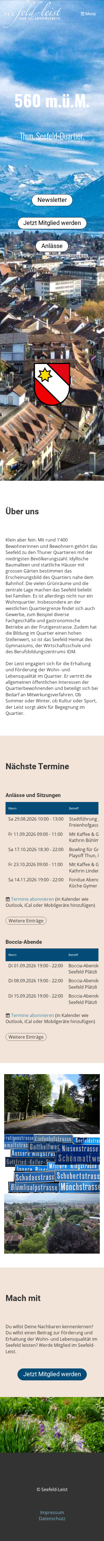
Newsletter (52, 199)
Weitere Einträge (26, 921)
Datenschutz (52, 1518)
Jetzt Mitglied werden (52, 222)
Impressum (52, 1512)
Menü (90, 13)
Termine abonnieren (32, 899)
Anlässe (52, 245)
